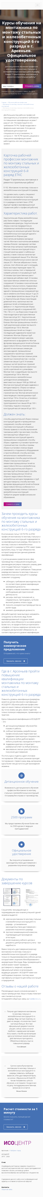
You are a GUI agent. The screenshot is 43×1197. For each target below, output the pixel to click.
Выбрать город (15, 1150)
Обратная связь (7, 1189)
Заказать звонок (13, 661)
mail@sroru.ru (35, 999)
